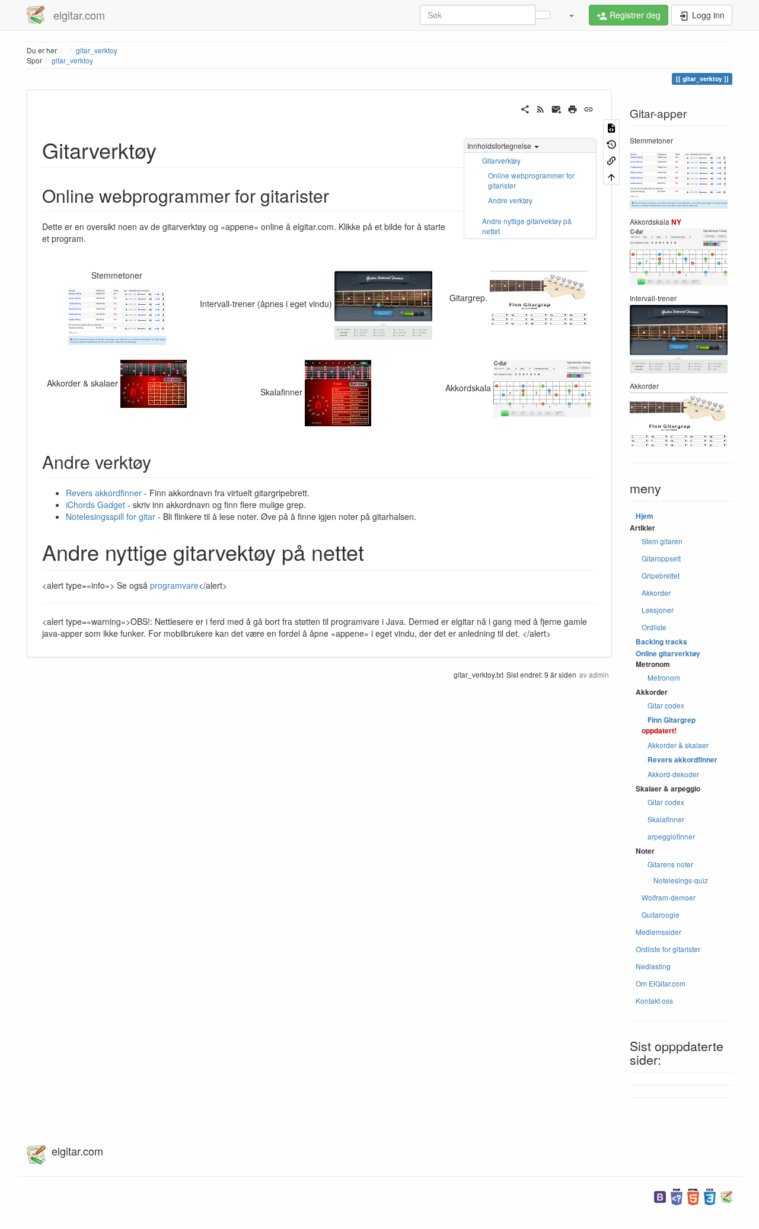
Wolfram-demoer (669, 897)
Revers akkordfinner (104, 493)
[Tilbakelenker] (611, 159)
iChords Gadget (95, 504)
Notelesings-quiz (680, 880)
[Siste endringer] (540, 108)
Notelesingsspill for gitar (110, 516)
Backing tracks (661, 642)
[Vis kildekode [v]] (611, 127)
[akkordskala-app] (542, 387)
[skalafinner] (338, 392)
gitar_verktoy (72, 60)
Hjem (644, 516)
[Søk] (542, 15)
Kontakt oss (654, 1000)
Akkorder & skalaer (678, 745)
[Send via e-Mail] (556, 108)
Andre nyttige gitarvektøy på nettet (527, 226)
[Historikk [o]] (611, 143)
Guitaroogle (661, 914)
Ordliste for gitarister (668, 949)
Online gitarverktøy (668, 654)
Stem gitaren (662, 541)
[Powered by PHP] (677, 1195)
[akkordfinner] (539, 298)
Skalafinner (666, 819)
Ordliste (654, 627)
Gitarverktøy (501, 160)
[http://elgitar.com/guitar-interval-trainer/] (383, 303)
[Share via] (525, 108)
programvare (174, 585)
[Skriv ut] (572, 108)
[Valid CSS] (710, 1195)
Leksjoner (658, 610)
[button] (571, 15)
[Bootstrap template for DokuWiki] (660, 1195)
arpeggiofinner (671, 836)
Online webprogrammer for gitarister (531, 180)
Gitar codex (666, 705)
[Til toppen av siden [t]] (611, 175)
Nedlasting (653, 966)
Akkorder (656, 593)
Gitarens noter (670, 864)
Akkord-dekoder (673, 774)
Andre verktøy (510, 200)
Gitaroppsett (661, 558)
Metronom (664, 677)
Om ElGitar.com (660, 983)
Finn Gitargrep (672, 720)
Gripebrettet (661, 575)
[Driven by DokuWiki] (726, 1195)
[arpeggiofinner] (153, 382)
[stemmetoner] (117, 315)
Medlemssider (658, 932)
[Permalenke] (588, 108)
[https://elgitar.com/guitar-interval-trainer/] (679, 338)
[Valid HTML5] (693, 1195)
